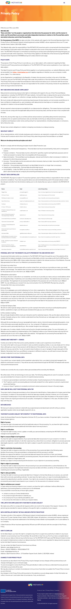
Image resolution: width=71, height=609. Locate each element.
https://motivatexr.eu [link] (20, 72)
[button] (64, 3)
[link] (14, 2)
